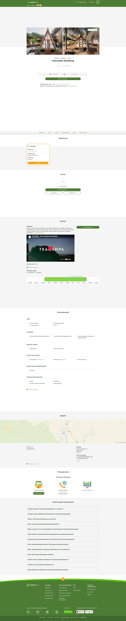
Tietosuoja (57, 617)
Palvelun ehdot (74, 617)
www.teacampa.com (87, 490)
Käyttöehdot (42, 617)
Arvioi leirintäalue (62, 189)
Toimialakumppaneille (65, 593)
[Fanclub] (38, 5)
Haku (28, 5)
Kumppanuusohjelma (65, 595)
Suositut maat (49, 593)
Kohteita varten (63, 590)
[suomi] (74, 2)
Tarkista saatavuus (62, 78)
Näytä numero (63, 493)
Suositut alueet (49, 595)
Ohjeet (78, 460)
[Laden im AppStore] (80, 611)
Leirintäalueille (63, 587)
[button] (38, 150)
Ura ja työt (90, 592)
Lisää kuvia (72, 192)
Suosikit (92, 2)
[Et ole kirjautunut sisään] (97, 2)
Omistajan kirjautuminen (63, 599)
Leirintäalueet (49, 598)
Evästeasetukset (65, 617)
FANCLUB (47, 587)
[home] (33, 584)
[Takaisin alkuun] (63, 579)
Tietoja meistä (91, 589)
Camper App (48, 590)
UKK (74, 587)
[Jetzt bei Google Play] (89, 611)
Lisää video (54, 192)
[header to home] (32, 2)
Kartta (33, 5)
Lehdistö (89, 594)
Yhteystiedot (50, 617)
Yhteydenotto (77, 590)
